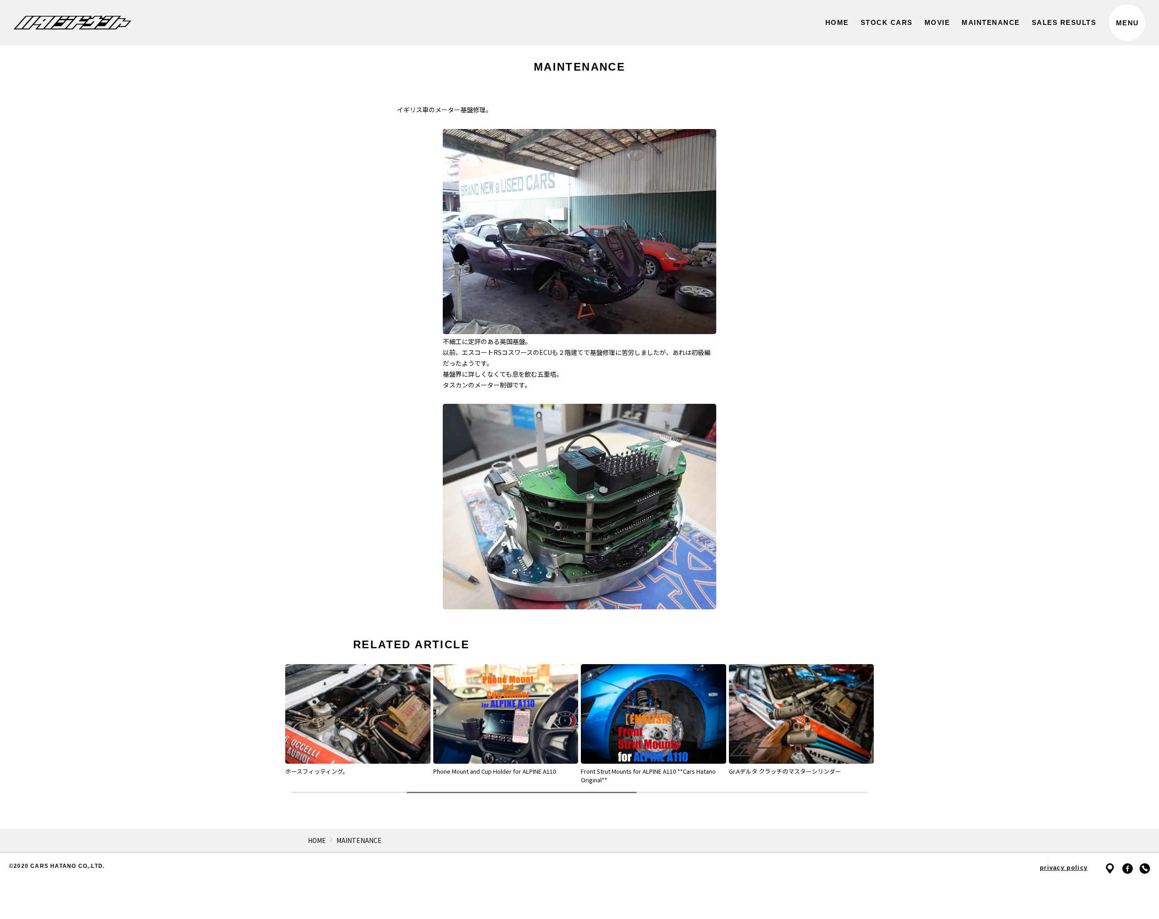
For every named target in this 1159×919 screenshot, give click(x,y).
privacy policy (1063, 867)
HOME (317, 840)
